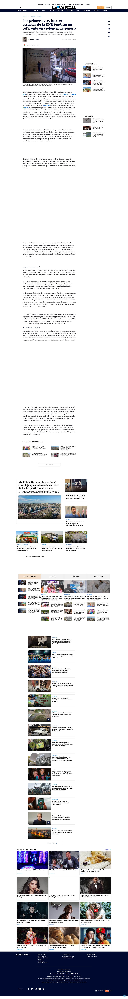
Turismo (88, 4)
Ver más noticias (51, 843)
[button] (17, 7)
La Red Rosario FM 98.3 (68, 956)
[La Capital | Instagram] (35, 988)
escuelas (39, 16)
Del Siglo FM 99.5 (91, 954)
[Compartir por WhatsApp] (108, 25)
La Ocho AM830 (66, 954)
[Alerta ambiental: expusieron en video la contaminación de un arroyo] (52, 715)
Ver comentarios (49, 464)
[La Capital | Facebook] (28, 988)
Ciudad (36, 10)
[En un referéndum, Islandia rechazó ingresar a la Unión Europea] (94, 128)
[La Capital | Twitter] (32, 988)
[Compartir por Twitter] (108, 21)
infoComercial (41, 961)
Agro (77, 10)
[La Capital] (64, 7)
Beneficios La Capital (78, 4)
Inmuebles (41, 4)
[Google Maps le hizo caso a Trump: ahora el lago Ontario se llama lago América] (94, 134)
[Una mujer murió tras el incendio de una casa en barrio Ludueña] (52, 701)
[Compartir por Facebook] (108, 17)
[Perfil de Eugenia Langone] (25, 39)
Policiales (70, 10)
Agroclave (40, 959)
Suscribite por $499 (101, 7)
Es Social (105, 10)
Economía (61, 10)
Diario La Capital (41, 954)
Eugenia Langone (34, 39)
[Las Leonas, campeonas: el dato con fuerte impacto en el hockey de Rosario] (52, 656)
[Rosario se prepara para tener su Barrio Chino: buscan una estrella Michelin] (94, 68)
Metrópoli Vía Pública (43, 962)
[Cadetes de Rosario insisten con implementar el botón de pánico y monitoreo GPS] (63, 455)
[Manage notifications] (124, 996)
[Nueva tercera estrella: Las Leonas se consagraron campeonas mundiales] (52, 671)
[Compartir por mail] (108, 36)
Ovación (51, 10)
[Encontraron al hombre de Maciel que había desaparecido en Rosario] (94, 75)
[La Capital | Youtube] (39, 988)
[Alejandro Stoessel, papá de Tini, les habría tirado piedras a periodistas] (52, 774)
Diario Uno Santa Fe (42, 956)
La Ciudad (32, 16)
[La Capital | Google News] (43, 988)
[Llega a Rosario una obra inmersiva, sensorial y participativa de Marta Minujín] (35, 448)
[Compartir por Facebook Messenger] (108, 32)
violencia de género (69, 94)
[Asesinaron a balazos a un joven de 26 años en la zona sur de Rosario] (76, 542)
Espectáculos (87, 10)
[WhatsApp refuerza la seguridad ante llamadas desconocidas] (52, 803)
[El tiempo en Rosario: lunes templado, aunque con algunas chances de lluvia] (94, 120)
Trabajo (54, 4)
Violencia (46, 105)
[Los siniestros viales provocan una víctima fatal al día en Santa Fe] (52, 542)
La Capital (25, 16)
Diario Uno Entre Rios (43, 957)
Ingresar (108, 7)
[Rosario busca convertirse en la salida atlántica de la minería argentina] (52, 833)
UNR (24, 94)
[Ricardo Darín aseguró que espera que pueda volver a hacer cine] (52, 818)
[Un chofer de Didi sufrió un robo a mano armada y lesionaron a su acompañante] (75, 619)
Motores (47, 4)
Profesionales (61, 4)
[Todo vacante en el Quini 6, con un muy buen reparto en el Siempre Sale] (94, 89)
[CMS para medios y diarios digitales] (99, 991)
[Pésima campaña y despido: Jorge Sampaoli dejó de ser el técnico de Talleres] (52, 619)
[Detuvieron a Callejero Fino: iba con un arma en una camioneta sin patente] (75, 591)
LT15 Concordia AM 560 (67, 957)
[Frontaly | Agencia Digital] (107, 991)
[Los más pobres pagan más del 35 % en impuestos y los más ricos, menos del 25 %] (76, 490)
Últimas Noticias (22, 10)
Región (43, 10)
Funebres (69, 4)
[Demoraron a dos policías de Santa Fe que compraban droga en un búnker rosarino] (75, 611)
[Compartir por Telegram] (108, 28)
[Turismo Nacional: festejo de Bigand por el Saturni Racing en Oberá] (52, 612)
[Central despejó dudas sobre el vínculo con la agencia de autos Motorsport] (52, 730)
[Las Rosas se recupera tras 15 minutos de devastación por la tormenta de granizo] (52, 789)
